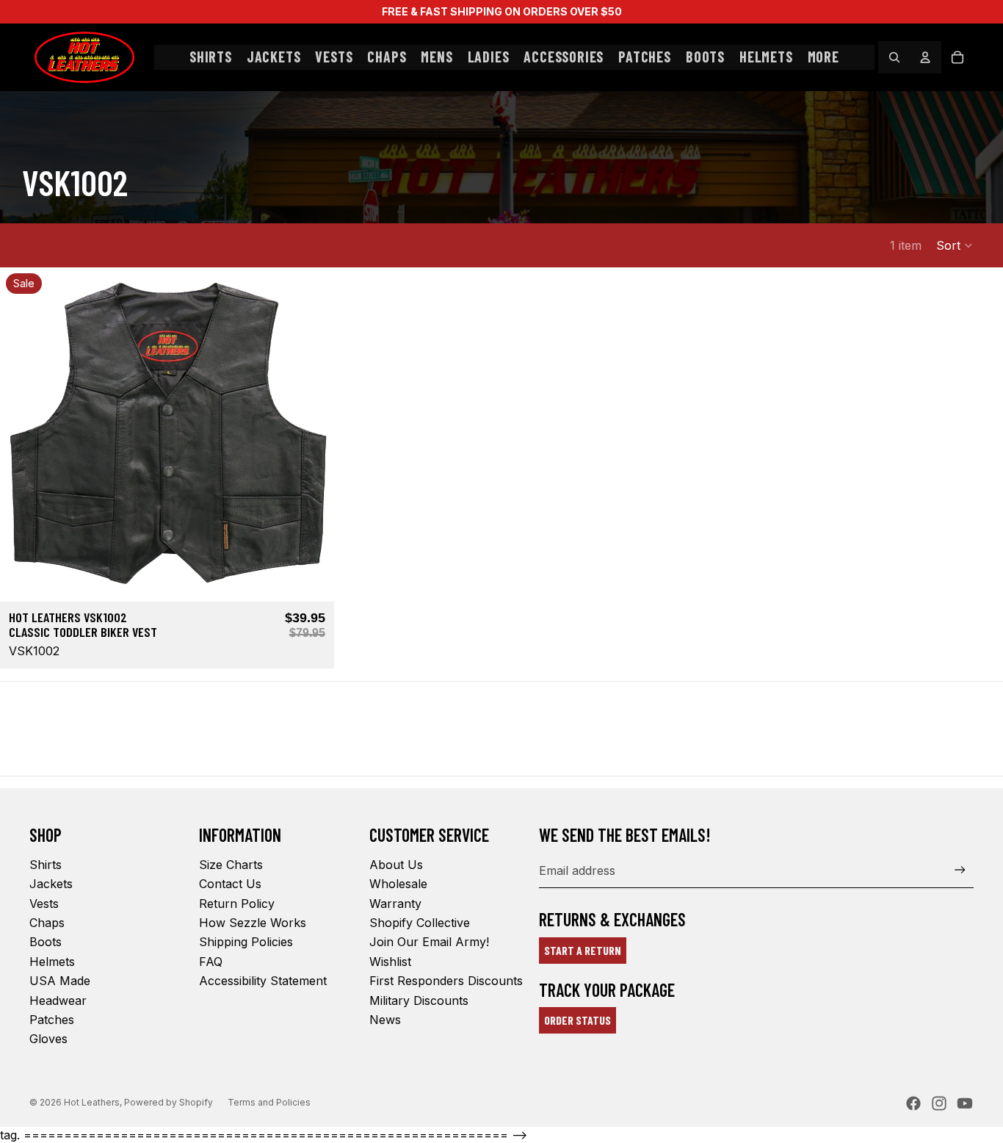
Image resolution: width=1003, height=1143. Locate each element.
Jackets (51, 883)
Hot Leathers (92, 1102)
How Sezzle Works (252, 922)
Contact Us (230, 883)
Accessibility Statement (263, 980)
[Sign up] (960, 870)
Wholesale (398, 883)
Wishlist (390, 961)
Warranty (395, 903)
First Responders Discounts (446, 980)
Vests (44, 903)
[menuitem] (823, 57)
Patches (51, 1019)
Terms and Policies (269, 1102)
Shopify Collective (419, 922)
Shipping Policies (246, 941)
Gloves (48, 1038)
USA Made (59, 980)
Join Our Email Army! (429, 941)
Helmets (52, 961)
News (385, 1019)
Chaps (47, 922)
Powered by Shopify (168, 1102)
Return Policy (237, 903)
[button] (955, 245)
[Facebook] (913, 1103)
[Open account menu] (925, 57)
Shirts (45, 864)
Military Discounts (418, 1000)
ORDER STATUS (577, 1020)
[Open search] (894, 57)
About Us (396, 864)
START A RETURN (582, 950)
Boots (45, 941)
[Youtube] (965, 1103)
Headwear (58, 1000)
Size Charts (231, 864)
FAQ (210, 961)
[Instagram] (939, 1103)
